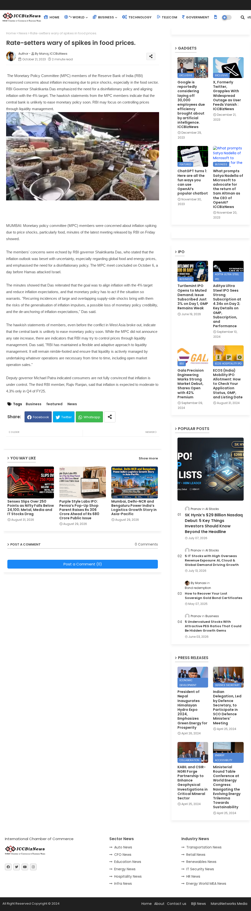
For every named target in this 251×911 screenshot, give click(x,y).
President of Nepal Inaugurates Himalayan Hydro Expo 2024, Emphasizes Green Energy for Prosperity (192, 710)
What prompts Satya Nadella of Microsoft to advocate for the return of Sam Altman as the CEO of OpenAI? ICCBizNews (228, 189)
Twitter (66, 417)
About (159, 903)
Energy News (125, 869)
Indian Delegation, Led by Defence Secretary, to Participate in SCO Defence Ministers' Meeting (227, 707)
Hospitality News (128, 876)
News (23, 33)
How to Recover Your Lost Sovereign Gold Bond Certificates (213, 595)
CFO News (122, 854)
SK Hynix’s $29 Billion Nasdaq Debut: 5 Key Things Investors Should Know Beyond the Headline (214, 523)
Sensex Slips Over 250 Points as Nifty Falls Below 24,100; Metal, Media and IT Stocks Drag (30, 507)
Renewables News (201, 861)
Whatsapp (92, 417)
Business (33, 404)
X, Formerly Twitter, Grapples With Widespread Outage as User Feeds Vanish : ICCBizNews (227, 95)
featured (54, 404)
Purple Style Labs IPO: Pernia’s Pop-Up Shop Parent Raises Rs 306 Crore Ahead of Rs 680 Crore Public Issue (79, 509)
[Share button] (109, 416)
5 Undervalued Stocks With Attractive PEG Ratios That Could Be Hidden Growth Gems (213, 626)
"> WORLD (77, 17)
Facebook (41, 417)
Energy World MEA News (206, 883)
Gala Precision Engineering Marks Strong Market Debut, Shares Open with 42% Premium (190, 383)
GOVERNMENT (197, 17)
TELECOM (169, 17)
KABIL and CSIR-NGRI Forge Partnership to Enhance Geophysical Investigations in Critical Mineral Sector (192, 783)
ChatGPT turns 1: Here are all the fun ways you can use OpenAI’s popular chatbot (192, 182)
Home (11, 33)
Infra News (123, 883)
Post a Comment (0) (82, 564)
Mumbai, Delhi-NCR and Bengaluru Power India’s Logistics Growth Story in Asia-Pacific (134, 507)
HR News (193, 876)
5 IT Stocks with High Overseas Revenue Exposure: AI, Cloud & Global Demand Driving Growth (212, 560)
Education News (127, 861)
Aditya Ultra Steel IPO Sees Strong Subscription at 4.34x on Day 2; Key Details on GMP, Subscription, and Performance (227, 306)
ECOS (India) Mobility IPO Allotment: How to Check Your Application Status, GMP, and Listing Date (228, 383)
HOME (54, 17)
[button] (243, 17)
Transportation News (204, 847)
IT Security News (200, 869)
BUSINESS (105, 17)
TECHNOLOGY (139, 17)
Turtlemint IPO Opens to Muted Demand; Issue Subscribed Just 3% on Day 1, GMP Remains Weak (192, 297)
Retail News (195, 854)
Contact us (176, 903)
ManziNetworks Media (229, 903)
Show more (148, 458)
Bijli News (198, 903)
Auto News (123, 847)
